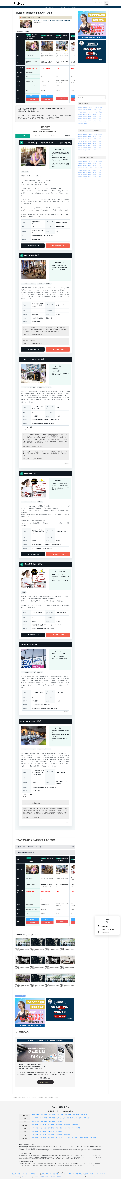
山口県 (100, 118)
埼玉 (58, 1118)
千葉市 (53, 1118)
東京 (33, 1118)
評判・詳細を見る (34, 349)
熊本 (57, 1138)
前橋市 (88, 1118)
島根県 (95, 118)
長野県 (80, 116)
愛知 (33, 1121)
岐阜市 (53, 1121)
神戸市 (52, 1128)
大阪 (33, 1128)
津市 (61, 1121)
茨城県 (100, 107)
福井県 (100, 116)
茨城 (77, 1118)
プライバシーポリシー (26, 1176)
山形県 (90, 114)
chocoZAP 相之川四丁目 (33, 564)
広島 (33, 1134)
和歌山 (73, 1128)
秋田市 (53, 1114)
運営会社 (53, 1176)
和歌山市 (78, 1128)
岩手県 (100, 112)
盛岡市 (69, 1114)
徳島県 (85, 120)
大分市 (68, 1138)
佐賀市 (44, 1138)
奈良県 (80, 112)
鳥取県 (90, 118)
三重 (58, 1121)
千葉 (50, 1118)
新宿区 (36, 1118)
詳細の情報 (32, 99)
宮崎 (73, 1138)
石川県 (95, 116)
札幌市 (37, 1114)
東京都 (80, 107)
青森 (42, 1114)
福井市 (60, 1124)
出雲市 (52, 1134)
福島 (82, 1114)
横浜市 (45, 1118)
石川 (49, 1124)
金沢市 (52, 1124)
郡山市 (85, 1114)
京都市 (44, 1128)
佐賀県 (80, 121)
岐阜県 (95, 109)
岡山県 (85, 118)
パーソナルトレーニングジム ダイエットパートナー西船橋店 (49, 143)
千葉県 (91, 107)
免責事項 (36, 1176)
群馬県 (85, 109)
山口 (65, 1134)
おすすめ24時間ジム (21, 995)
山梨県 (100, 114)
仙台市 (77, 1114)
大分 (65, 1138)
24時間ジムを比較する (105, 926)
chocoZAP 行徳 (30, 473)
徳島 (33, 1131)
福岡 (33, 1138)
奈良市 (68, 1128)
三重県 (100, 109)
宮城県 (80, 114)
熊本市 (60, 1138)
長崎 (49, 1138)
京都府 (95, 111)
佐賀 (41, 1138)
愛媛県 (90, 120)
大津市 (60, 1128)
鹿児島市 (86, 1138)
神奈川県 (85, 107)
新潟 (33, 1124)
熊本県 (90, 121)
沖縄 (91, 1138)
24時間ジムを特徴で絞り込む (107, 929)
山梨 (65, 1124)
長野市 (76, 1124)
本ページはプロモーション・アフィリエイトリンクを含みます (61, 7)
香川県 (80, 120)
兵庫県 (90, 111)
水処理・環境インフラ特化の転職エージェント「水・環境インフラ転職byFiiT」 (61, 1174)
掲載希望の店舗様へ (98, 2)
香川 (41, 1131)
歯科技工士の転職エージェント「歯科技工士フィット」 (25, 1174)
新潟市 (36, 1124)
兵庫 (49, 1128)
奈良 (65, 1128)
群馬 (85, 1118)
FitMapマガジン (92, 1176)
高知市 (60, 1131)
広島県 (80, 118)
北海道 (91, 112)
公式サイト (32, 96)
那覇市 (94, 1138)
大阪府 (85, 111)
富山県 (90, 116)
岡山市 (44, 1134)
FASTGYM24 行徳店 (31, 255)
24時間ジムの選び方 (105, 932)
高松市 (44, 1131)
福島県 (95, 114)
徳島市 (36, 1131)
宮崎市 (76, 1138)
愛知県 (90, 109)
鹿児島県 (81, 123)
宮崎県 (100, 121)
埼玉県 (96, 107)
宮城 (74, 1114)
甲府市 (68, 1124)
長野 (73, 1124)
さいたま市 (62, 1118)
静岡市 (45, 1121)
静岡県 (80, 111)
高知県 (95, 120)
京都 (41, 1128)
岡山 (41, 1134)
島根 (49, 1134)
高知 (57, 1131)
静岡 (42, 1121)
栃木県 (80, 109)
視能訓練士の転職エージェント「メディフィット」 (96, 1174)
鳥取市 (60, 1134)
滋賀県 (100, 111)
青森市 (45, 1114)
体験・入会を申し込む (59, 245)
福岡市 (36, 1138)
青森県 (96, 112)
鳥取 (57, 1134)
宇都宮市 (72, 1118)
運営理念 (59, 1176)
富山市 (44, 1124)
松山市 (52, 1131)
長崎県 (85, 121)
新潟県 (85, 116)
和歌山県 (85, 112)
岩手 (66, 1114)
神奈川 (41, 1118)
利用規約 (17, 1176)
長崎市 (52, 1138)
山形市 (61, 1114)
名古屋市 (37, 1121)
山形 (58, 1114)
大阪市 (36, 1128)
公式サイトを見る (34, 245)
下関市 (68, 1134)
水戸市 (80, 1118)
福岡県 (100, 120)
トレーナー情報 (28, 427)
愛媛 (49, 1131)
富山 (41, 1124)
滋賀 (57, 1128)
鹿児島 (81, 1138)
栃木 (68, 1118)
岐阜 (50, 1121)
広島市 (36, 1134)
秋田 (50, 1114)
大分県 (95, 121)
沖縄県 (86, 123)
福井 (57, 1124)
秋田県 (85, 114)
